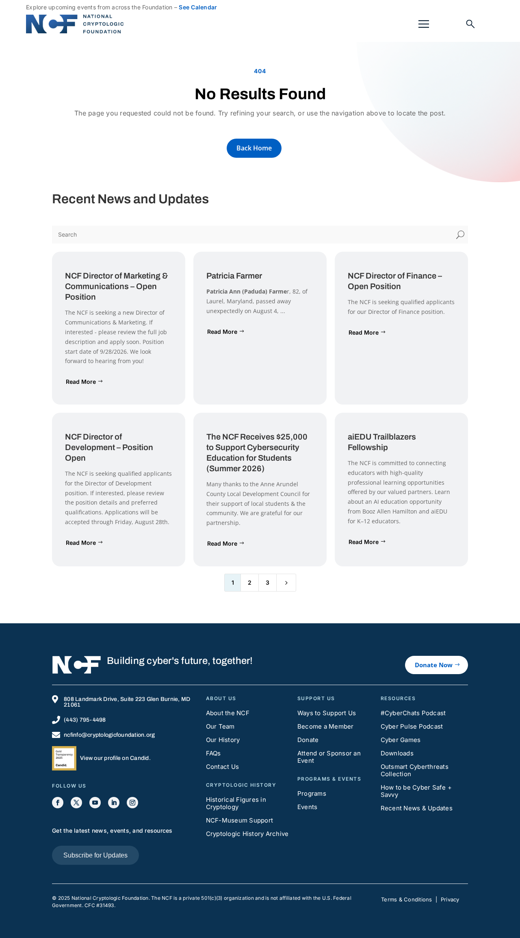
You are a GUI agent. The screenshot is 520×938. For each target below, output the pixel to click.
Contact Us (222, 766)
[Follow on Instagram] (132, 802)
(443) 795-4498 (85, 720)
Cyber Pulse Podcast (412, 726)
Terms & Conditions (406, 899)
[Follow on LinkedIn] (113, 802)
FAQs (213, 753)
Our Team (220, 726)
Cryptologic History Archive (247, 834)
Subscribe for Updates (95, 855)
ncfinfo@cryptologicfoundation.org (109, 735)
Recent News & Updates (417, 808)
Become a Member (325, 726)
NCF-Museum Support (239, 820)
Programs (311, 793)
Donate (308, 740)
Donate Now (434, 665)
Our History (223, 740)
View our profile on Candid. (115, 758)
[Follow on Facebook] (57, 802)
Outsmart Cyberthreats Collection (414, 770)
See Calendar (198, 7)
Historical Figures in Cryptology (236, 803)
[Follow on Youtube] (95, 802)
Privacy (450, 899)
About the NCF (227, 713)
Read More (81, 381)
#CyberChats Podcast (413, 713)
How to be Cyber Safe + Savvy (416, 791)
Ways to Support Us (326, 713)
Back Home (254, 148)
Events (307, 807)
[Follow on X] (76, 802)
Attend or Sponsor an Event (329, 756)
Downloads (397, 753)
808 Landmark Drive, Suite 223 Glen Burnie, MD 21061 (127, 702)
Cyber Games (401, 740)
